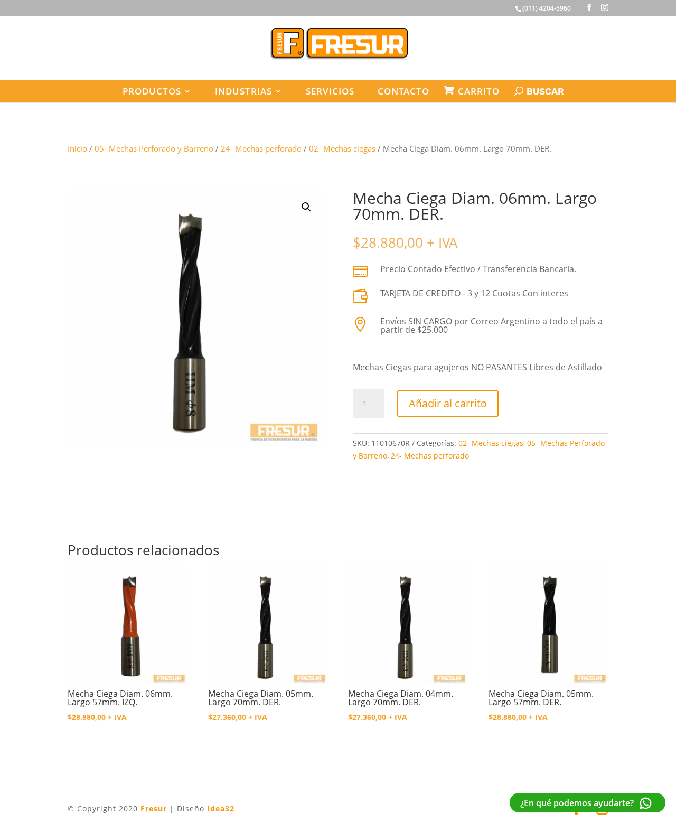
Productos (152, 91)
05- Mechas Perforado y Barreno (154, 148)
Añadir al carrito (448, 403)
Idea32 (220, 808)
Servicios (330, 91)
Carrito (479, 91)
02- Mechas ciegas (342, 148)
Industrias (243, 91)
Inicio (77, 148)
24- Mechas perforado (261, 148)
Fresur (153, 808)
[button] (306, 207)
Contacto (403, 91)
